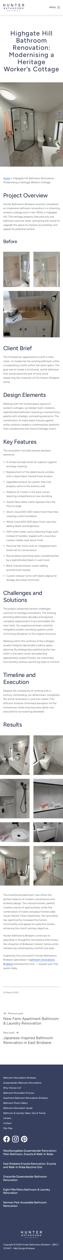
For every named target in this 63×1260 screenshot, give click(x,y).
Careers (7, 1118)
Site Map (7, 1128)
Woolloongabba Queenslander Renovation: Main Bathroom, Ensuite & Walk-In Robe (30, 1152)
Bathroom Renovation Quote (17, 1108)
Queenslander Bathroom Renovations (22, 1082)
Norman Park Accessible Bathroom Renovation (25, 1204)
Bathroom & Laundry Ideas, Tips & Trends (24, 1113)
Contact (7, 1123)
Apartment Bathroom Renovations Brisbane (25, 1097)
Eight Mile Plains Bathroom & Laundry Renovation (26, 1191)
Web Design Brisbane (24, 1248)
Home (6, 178)
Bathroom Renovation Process (18, 1092)
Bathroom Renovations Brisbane (19, 1077)
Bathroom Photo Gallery (15, 1103)
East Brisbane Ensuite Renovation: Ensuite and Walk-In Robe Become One (29, 1165)
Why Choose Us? (12, 1087)
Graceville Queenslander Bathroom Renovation (25, 1178)
